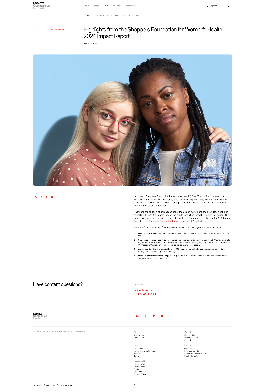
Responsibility (131, 6)
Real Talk (126, 15)
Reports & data (140, 374)
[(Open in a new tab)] (138, 316)
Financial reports (191, 351)
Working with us (191, 338)
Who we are (139, 335)
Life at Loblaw (190, 335)
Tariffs (136, 15)
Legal (53, 385)
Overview (188, 348)
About (86, 6)
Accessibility (37, 385)
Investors (117, 6)
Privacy (46, 385)
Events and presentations (195, 353)
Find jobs (188, 340)
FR (221, 6)
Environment (139, 367)
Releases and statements (107, 15)
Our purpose (139, 364)
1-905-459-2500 (145, 294)
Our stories (88, 15)
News (106, 6)
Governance (139, 372)
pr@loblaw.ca (143, 290)
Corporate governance (65, 385)
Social (136, 369)
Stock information (192, 356)
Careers (96, 6)
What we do (139, 338)
